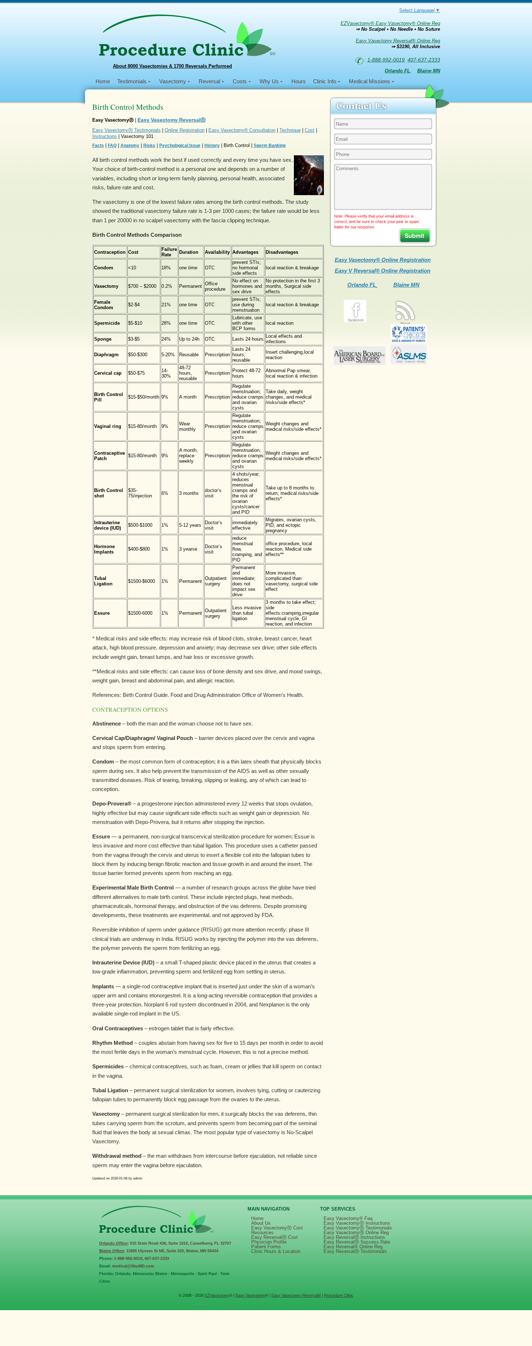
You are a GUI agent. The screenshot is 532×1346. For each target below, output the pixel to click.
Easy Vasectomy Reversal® (296, 1295)
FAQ (112, 145)
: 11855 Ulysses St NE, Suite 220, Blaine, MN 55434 (158, 1251)
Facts (98, 145)
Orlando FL (361, 285)
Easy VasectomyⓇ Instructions (357, 1223)
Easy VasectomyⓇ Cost (277, 1228)
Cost (309, 130)
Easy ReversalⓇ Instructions (354, 1237)
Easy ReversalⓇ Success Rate (357, 1242)
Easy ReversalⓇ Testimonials (355, 1251)
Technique (290, 130)
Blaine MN (406, 285)
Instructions (104, 136)
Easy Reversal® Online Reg (353, 1246)
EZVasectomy (217, 1295)
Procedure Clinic (338, 1295)
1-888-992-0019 (386, 60)
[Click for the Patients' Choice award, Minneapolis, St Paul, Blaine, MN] (408, 341)
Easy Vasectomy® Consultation (241, 130)
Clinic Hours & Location (275, 1251)
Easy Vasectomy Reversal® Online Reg (398, 40)
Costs (240, 81)
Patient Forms (266, 1246)
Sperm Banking (270, 145)
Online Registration (184, 130)
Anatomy (130, 145)
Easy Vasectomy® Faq (348, 1218)
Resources (262, 1232)
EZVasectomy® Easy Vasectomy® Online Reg (390, 23)
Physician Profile (269, 1242)
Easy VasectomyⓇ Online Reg (356, 1232)
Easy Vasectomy (250, 1295)
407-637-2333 (424, 60)
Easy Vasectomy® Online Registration (383, 260)
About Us (261, 1223)
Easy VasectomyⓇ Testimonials (126, 130)
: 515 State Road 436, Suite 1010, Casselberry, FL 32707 (165, 1243)
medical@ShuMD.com (133, 1266)
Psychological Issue (179, 145)
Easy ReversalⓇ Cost (274, 1237)
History (212, 145)
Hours (298, 81)
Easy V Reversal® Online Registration (382, 271)
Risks (149, 145)
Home (103, 81)
